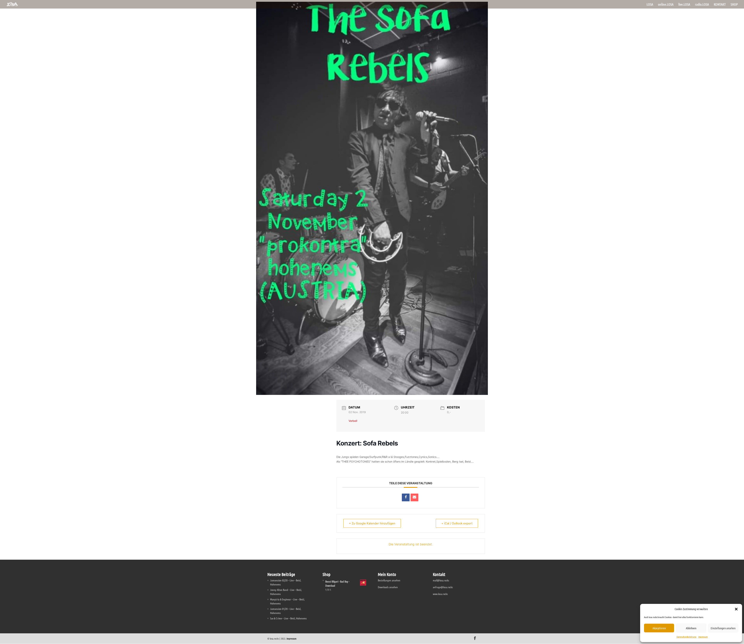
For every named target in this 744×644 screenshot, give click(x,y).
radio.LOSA (702, 4)
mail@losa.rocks (441, 580)
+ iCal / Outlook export (456, 523)
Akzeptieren (659, 628)
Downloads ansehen (388, 587)
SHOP (734, 4)
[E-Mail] (414, 497)
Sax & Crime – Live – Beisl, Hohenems (288, 618)
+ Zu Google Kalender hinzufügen (372, 523)
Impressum (703, 636)
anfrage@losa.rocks (443, 587)
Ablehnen (691, 628)
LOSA (650, 4)
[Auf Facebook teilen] (406, 497)
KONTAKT (720, 4)
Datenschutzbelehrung (686, 636)
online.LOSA (665, 4)
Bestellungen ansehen (389, 580)
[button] (736, 609)
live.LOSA (684, 4)
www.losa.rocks (440, 594)
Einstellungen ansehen (723, 628)
